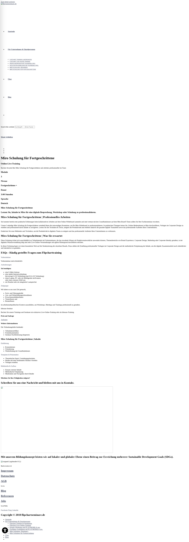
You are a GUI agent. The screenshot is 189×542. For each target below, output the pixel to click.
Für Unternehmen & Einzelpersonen (17, 521)
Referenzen (7, 496)
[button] (94, 257)
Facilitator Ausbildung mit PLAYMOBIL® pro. (26, 529)
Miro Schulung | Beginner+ (19, 531)
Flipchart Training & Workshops (21, 523)
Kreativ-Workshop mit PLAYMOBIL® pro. (25, 527)
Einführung (5, 343)
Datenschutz (8, 475)
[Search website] (7, 115)
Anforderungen (6, 265)
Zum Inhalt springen (8, 2)
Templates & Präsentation (9, 355)
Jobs (3, 501)
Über (7, 535)
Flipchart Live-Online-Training (20, 525)
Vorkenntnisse (6, 257)
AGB (4, 481)
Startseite (8, 519)
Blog (3, 490)
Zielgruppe (4, 286)
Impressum (7, 470)
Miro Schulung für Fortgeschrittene (22, 533)
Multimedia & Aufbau (8, 366)
